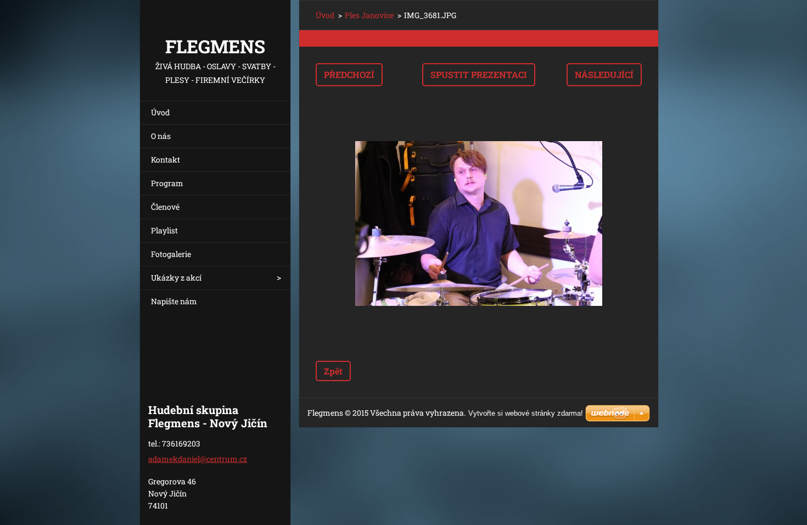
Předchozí (349, 74)
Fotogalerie (171, 254)
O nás (161, 136)
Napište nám (174, 301)
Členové (165, 207)
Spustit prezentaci (478, 74)
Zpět (333, 371)
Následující (604, 74)
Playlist (164, 230)
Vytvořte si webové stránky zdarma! (525, 413)
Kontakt (165, 159)
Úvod (160, 112)
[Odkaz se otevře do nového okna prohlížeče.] (478, 223)
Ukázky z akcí (176, 277)
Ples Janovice (369, 15)
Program (167, 183)
